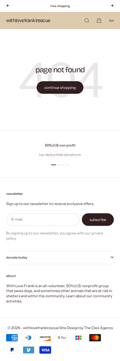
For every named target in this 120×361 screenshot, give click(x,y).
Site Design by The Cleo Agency (86, 327)
